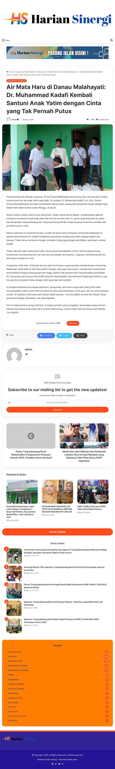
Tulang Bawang (15, 661)
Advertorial (13, 711)
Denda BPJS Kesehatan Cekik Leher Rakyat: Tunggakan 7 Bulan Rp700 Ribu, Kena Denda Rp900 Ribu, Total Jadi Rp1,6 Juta (20, 511)
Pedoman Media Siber (68, 759)
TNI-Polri (12, 707)
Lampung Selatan (16, 684)
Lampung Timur (15, 698)
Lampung (19, 72)
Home (11, 72)
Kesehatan (13, 720)
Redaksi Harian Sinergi (47, 759)
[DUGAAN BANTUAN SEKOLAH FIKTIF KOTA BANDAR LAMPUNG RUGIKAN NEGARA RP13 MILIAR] (57, 492)
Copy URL (73, 323)
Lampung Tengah (16, 688)
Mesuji (11, 675)
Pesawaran (13, 693)
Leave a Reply (58, 531)
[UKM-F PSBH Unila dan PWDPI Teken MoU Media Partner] (93, 492)
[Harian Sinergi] (57, 18)
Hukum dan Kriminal (17, 716)
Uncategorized (14, 652)
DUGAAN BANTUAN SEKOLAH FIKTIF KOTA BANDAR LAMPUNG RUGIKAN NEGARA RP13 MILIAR (57, 509)
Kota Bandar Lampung (34, 72)
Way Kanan (13, 702)
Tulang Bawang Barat (18, 665)
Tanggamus (13, 679)
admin (14, 119)
